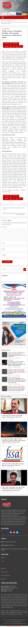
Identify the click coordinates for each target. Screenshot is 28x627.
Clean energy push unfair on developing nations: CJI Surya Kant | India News (17, 355)
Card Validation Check (6, 565)
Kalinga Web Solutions (16, 622)
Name (3, 243)
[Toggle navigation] (2, 17)
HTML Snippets (9, 626)
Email (3, 249)
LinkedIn (23, 190)
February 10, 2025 (5, 40)
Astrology (10, 360)
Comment (4, 227)
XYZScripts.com (18, 626)
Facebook (4, 192)
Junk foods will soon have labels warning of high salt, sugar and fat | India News (17, 372)
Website (17, 190)
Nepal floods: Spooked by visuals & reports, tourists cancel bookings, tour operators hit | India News (16, 389)
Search (24, 269)
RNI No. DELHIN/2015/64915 (19, 623)
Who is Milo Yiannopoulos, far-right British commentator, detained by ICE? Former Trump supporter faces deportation (17, 381)
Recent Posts (6, 350)
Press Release (5, 29)
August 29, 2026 (11, 358)
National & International (19, 352)
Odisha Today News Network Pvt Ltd (17, 620)
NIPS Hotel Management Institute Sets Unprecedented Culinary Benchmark (13, 214)
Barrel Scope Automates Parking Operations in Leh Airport (13, 208)
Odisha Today (17, 358)
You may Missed (6, 396)
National (10, 352)
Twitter (9, 192)
